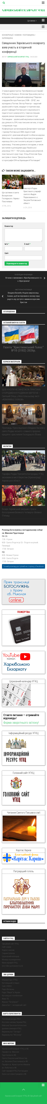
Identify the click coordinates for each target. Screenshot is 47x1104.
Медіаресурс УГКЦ (9, 980)
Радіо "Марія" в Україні (11, 992)
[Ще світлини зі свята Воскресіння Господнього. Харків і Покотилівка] (12, 182)
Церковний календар (10, 956)
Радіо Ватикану (8, 989)
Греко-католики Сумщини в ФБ (14, 1074)
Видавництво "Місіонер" (12, 1035)
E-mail (27, 244)
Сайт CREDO (7, 986)
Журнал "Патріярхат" (10, 1002)
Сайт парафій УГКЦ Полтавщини (15, 1071)
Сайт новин (6, 947)
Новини (17, 35)
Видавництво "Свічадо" (11, 1031)
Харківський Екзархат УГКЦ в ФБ (15, 1049)
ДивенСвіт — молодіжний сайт (14, 1005)
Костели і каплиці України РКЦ (14, 1022)
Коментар (9, 226)
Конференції (7, 35)
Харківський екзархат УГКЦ (18, 57)
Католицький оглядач (10, 983)
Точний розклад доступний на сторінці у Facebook (23, 566)
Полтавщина (28, 35)
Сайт (7, 253)
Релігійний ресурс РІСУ (11, 1019)
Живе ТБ (5, 999)
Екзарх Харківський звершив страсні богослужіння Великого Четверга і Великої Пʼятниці (22, 512)
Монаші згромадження (11, 959)
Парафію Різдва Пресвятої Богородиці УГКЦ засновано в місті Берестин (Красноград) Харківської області (23, 477)
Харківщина (7, 38)
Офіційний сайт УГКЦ (10, 944)
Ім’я (7, 244)
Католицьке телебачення (12, 995)
